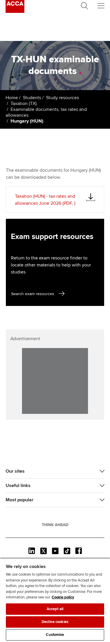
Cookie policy (63, 597)
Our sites (15, 471)
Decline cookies (55, 621)
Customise (55, 634)
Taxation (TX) (24, 103)
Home (12, 98)
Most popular (19, 500)
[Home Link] (55, 525)
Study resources (62, 98)
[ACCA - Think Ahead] (15, 11)
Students (32, 98)
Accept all (55, 609)
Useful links (18, 485)
